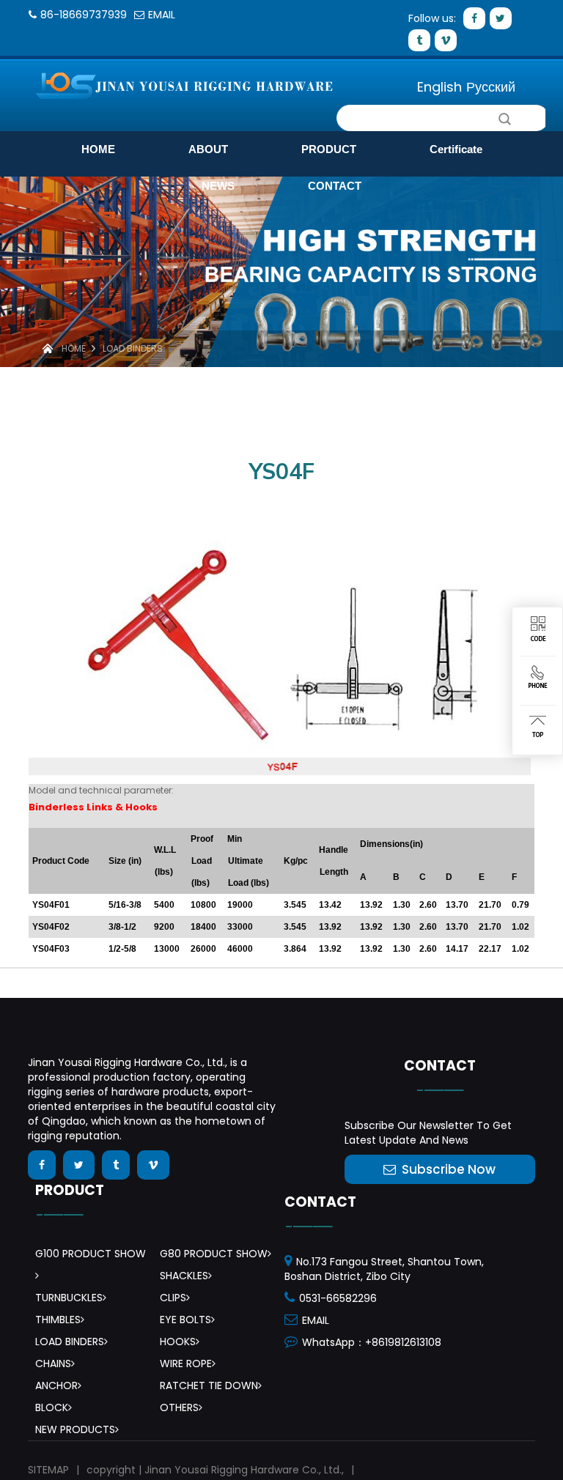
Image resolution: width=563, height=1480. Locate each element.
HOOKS (178, 1341)
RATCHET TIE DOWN (209, 1385)
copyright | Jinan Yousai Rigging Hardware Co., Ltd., (215, 1469)
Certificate (456, 149)
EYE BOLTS (185, 1319)
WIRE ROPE (186, 1363)
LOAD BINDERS (133, 348)
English (439, 87)
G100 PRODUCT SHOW (90, 1253)
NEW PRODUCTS (75, 1429)
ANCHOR (56, 1385)
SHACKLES (184, 1275)
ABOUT (208, 149)
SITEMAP (48, 1469)
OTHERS (179, 1407)
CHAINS (53, 1363)
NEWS (218, 186)
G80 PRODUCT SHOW (214, 1253)
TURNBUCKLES (69, 1297)
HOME (98, 149)
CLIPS (173, 1297)
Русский (490, 87)
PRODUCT (328, 149)
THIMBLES (58, 1319)
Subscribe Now (449, 1169)
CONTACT (334, 186)
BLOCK (51, 1407)
